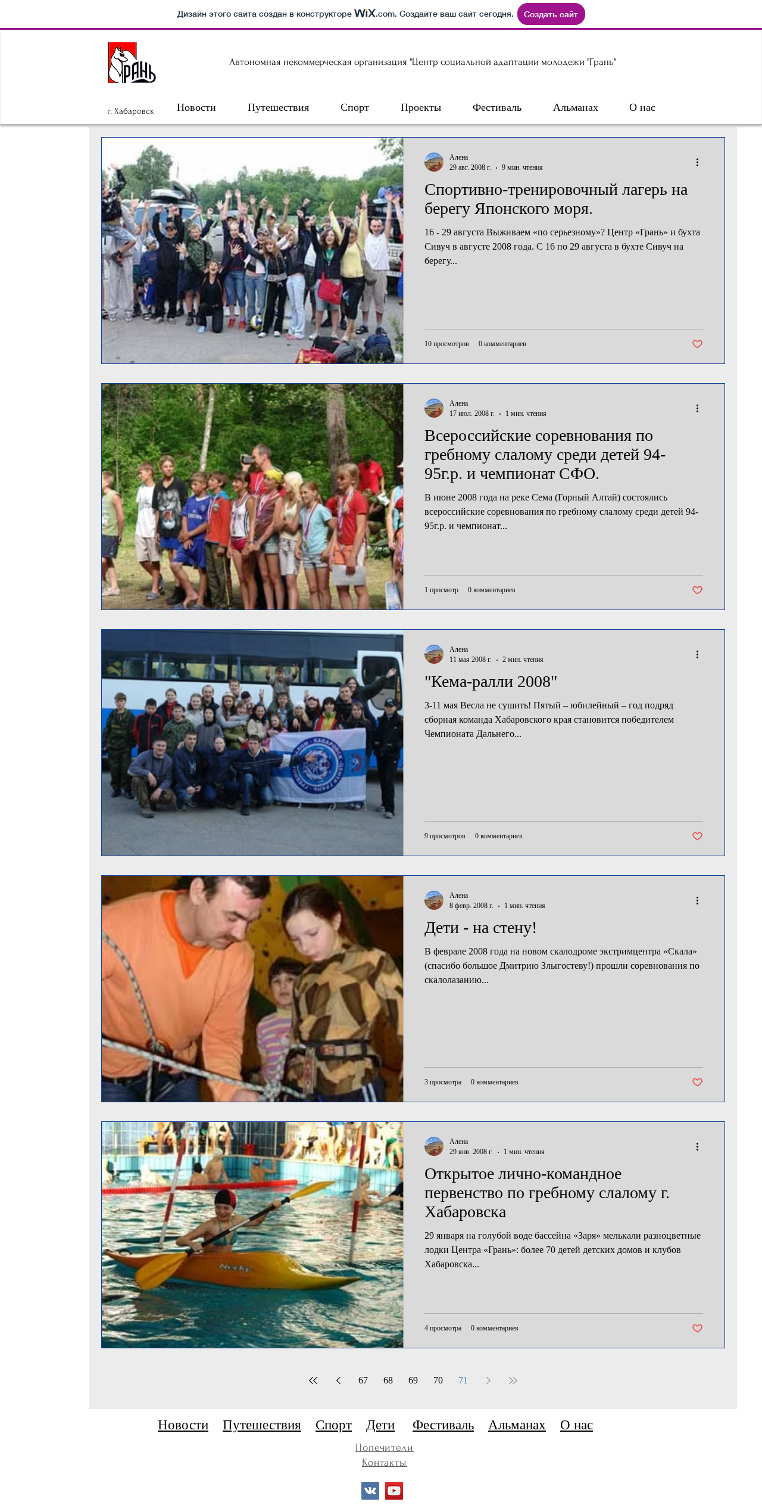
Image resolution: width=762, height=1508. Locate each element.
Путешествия (262, 1424)
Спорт (334, 1424)
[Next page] (488, 1380)
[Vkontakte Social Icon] (370, 1491)
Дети (380, 1424)
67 (363, 1380)
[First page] (313, 1380)
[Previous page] (338, 1380)
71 (463, 1380)
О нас (576, 1424)
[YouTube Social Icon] (394, 1491)
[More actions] (701, 162)
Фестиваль (443, 1424)
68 (388, 1380)
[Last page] (513, 1380)
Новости (183, 1424)
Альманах (517, 1424)
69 (413, 1380)
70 (438, 1380)
